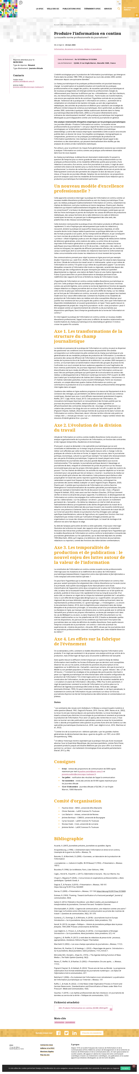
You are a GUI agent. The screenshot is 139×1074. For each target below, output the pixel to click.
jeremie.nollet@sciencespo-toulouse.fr (28, 87)
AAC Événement (66, 25)
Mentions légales (47, 1051)
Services (108, 9)
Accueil (56, 25)
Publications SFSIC (72, 9)
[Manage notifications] (134, 1066)
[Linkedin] (74, 1033)
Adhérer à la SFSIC (47, 1048)
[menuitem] (39, 9)
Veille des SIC (53, 9)
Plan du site (45, 1055)
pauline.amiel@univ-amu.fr (23, 81)
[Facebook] (58, 1033)
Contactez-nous (46, 1045)
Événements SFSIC (92, 9)
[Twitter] (66, 1033)
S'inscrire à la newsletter (92, 1033)
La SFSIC (39, 9)
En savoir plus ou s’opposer (109, 1068)
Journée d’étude (79, 25)
